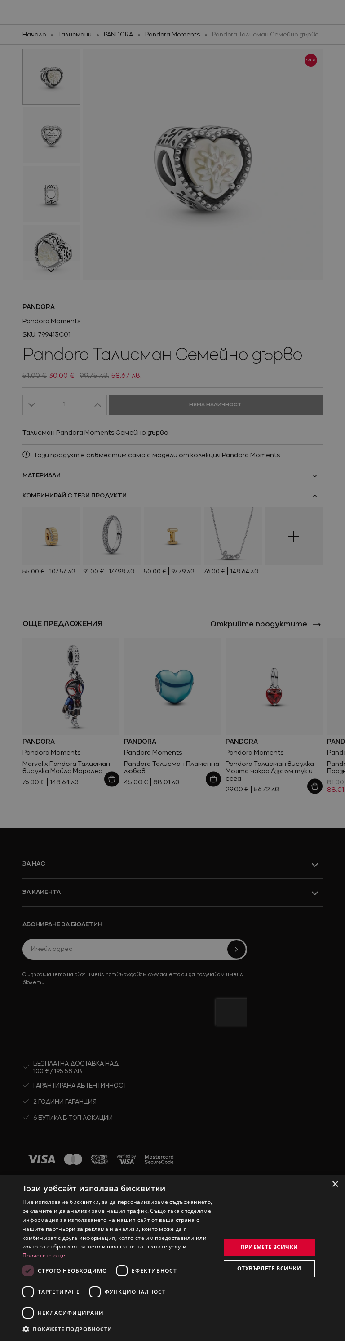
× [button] (335, 1184)
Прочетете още (43, 1255)
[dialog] (172, 1258)
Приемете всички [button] (269, 1247)
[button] (67, 1328)
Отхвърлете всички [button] (269, 1268)
